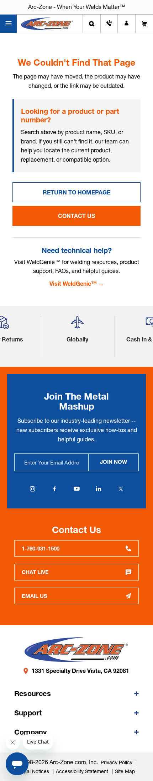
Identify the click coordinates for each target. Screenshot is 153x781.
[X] (121, 489)
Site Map (125, 771)
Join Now (113, 461)
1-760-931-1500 (40, 548)
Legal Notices (34, 771)
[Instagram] (32, 489)
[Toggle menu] (8, 24)
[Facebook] (54, 489)
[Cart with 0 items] (144, 24)
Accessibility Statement (83, 771)
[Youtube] (76, 489)
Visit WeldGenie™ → (76, 283)
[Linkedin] (99, 489)
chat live (35, 572)
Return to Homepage (76, 192)
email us (34, 596)
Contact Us (76, 215)
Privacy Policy (116, 762)
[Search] (91, 24)
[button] (77, 325)
